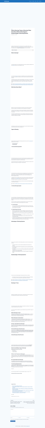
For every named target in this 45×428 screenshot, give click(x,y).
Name (12, 417)
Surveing (40, 1)
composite (17, 178)
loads (13, 65)
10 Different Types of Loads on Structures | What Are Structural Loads (23, 183)
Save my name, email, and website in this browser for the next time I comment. (20, 419)
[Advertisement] (22, 9)
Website (28, 417)
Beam (35, 1)
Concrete (30, 1)
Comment (12, 409)
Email (20, 417)
